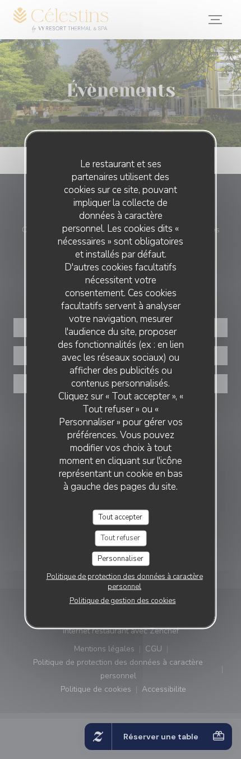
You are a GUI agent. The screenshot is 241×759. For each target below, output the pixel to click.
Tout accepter (120, 517)
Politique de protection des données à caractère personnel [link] (125, 582)
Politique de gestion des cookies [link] (122, 601)
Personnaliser (120, 558)
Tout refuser (120, 538)
